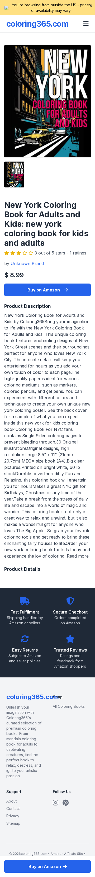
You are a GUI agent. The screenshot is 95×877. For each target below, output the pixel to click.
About (11, 801)
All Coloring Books (69, 706)
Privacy (12, 816)
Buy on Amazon (43, 290)
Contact (13, 808)
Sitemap (13, 823)
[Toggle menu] (86, 24)
